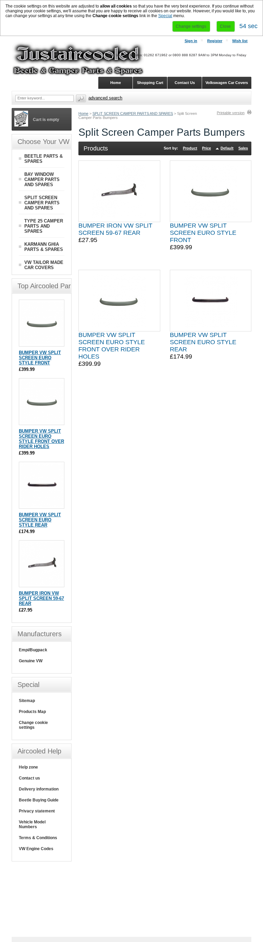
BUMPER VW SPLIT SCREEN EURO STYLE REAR (203, 342)
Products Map (32, 711)
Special (165, 15)
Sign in (191, 41)
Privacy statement (37, 811)
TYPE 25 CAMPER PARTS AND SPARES (43, 226)
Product (190, 148)
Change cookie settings (33, 725)
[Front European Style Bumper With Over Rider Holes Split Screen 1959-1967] (119, 301)
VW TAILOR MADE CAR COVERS (43, 265)
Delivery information (39, 789)
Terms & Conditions (38, 837)
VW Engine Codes (36, 848)
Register (214, 41)
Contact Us (185, 83)
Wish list (240, 41)
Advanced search (105, 97)
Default (227, 148)
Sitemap (27, 700)
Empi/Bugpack (33, 650)
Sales (243, 148)
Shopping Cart (150, 83)
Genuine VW (30, 661)
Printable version (231, 113)
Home (83, 113)
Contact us (29, 778)
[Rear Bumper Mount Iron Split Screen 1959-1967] (119, 191)
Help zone (28, 767)
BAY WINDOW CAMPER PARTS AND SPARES (42, 179)
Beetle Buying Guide (39, 800)
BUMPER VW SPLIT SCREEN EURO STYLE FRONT (203, 232)
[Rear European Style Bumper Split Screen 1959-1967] (211, 301)
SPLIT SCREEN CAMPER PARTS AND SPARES (132, 113)
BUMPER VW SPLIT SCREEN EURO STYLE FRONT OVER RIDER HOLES (111, 345)
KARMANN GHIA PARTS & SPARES (43, 247)
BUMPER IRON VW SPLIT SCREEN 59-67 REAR (115, 229)
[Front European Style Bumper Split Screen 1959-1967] (211, 191)
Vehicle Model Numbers (32, 824)
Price (206, 148)
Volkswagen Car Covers (226, 83)
